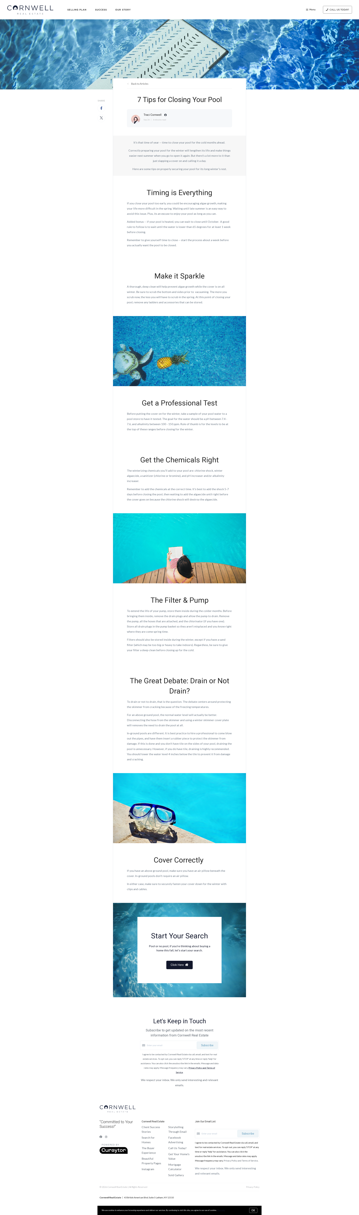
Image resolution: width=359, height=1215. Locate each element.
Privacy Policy (252, 1187)
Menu (312, 10)
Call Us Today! (177, 1148)
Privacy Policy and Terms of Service (241, 1160)
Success (101, 9)
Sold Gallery (176, 1175)
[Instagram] (106, 1136)
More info (221, 1210)
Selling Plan (77, 9)
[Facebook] (101, 1136)
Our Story (123, 9)
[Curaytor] (114, 1153)
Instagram (148, 1169)
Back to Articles (139, 83)
